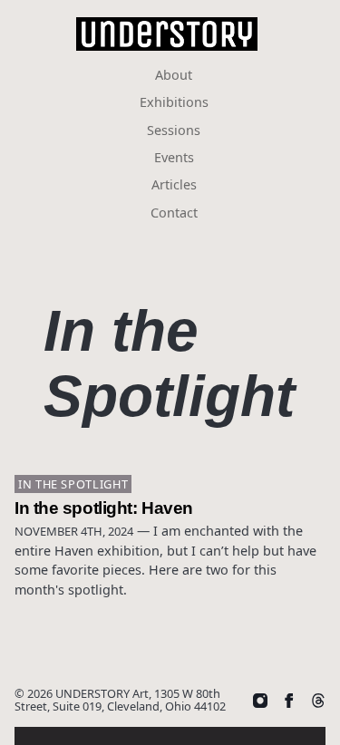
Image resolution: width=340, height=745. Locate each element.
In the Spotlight (73, 484)
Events (174, 157)
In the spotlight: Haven (104, 508)
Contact (174, 212)
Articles (174, 184)
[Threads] (318, 700)
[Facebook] (289, 700)
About (173, 74)
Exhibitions (174, 102)
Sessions (173, 130)
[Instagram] (260, 700)
